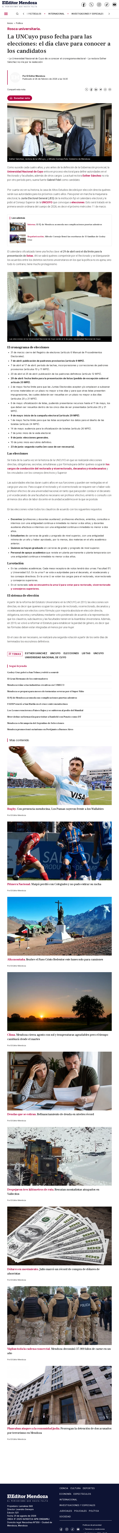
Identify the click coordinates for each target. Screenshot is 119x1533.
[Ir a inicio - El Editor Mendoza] (19, 4)
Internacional (68, 1499)
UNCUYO (47, 202)
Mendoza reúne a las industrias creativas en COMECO (35, 685)
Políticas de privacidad (92, 1525)
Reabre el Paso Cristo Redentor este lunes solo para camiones (64, 959)
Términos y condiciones (95, 1529)
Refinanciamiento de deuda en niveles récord (65, 1114)
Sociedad (65, 1516)
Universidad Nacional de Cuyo (25, 171)
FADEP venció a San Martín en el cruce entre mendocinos (37, 704)
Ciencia (63, 1488)
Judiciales (65, 1511)
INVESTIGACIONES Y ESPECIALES (87, 13)
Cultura (75, 1488)
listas (30, 255)
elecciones (77, 202)
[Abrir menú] (6, 14)
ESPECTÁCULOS (33, 13)
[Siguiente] (109, 14)
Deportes (89, 1488)
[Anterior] (23, 14)
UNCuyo (55, 653)
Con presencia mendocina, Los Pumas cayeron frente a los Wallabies (60, 809)
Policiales (80, 1511)
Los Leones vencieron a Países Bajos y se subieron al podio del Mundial (45, 710)
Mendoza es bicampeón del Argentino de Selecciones (35, 723)
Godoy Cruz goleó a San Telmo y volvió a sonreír (33, 672)
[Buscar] (17, 13)
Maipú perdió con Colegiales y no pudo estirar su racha (66, 884)
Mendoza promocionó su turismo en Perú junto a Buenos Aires (40, 729)
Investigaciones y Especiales (77, 1505)
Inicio (10, 23)
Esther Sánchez (92, 175)
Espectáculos (82, 1494)
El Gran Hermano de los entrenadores (27, 678)
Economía (65, 1494)
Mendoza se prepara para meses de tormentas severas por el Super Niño (45, 691)
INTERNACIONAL (56, 13)
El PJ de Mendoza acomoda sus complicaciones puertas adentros (42, 697)
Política (19, 23)
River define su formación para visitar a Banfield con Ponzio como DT (44, 716)
